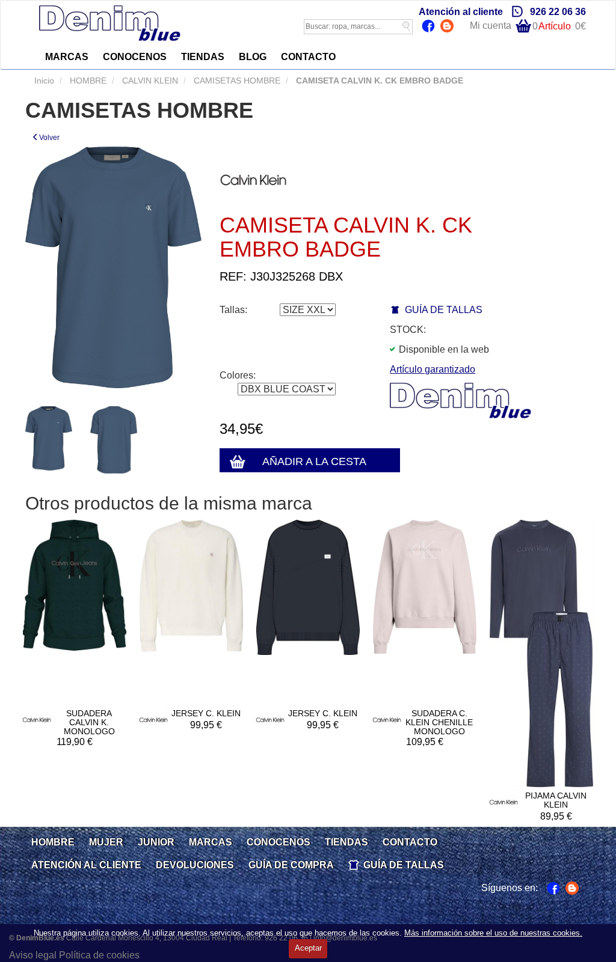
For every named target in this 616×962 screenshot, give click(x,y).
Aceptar (308, 947)
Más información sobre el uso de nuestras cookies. (493, 932)
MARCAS (66, 57)
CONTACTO (308, 57)
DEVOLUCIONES (195, 865)
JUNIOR (156, 842)
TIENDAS (202, 57)
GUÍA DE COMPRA (291, 865)
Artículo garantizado (432, 369)
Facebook (430, 27)
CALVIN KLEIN (149, 80)
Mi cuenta (490, 25)
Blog (448, 27)
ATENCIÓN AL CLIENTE (86, 865)
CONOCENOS (135, 57)
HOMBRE (86, 80)
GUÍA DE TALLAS (443, 310)
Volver (49, 137)
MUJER (106, 842)
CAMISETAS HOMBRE (235, 80)
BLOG (252, 57)
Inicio (44, 80)
